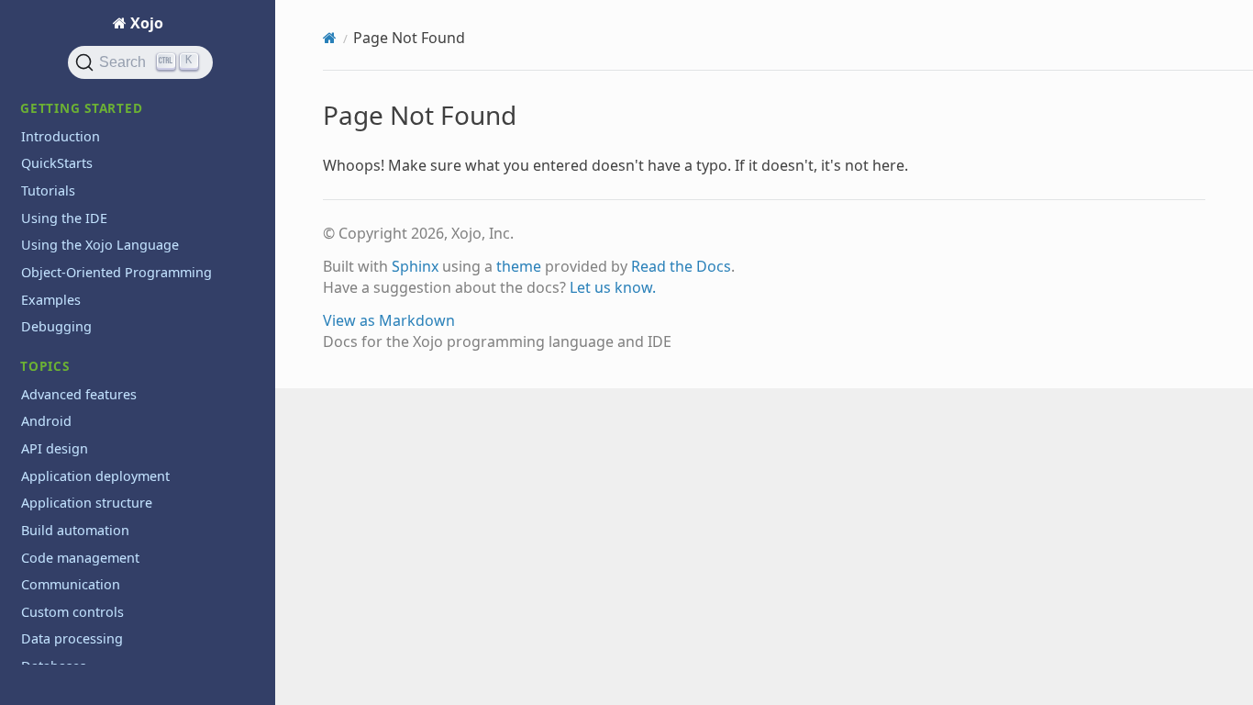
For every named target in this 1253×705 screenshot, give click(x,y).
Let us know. (613, 287)
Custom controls (72, 612)
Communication (70, 584)
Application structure (86, 502)
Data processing (72, 638)
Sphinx (415, 266)
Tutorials (48, 190)
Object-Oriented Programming (116, 272)
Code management (80, 557)
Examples (51, 299)
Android (46, 421)
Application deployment (95, 476)
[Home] (330, 37)
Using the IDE (64, 218)
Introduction (60, 136)
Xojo (145, 23)
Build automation (75, 530)
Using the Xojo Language (100, 244)
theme (518, 266)
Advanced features (79, 394)
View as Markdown (389, 320)
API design (54, 448)
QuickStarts (57, 163)
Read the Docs (681, 266)
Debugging (56, 326)
